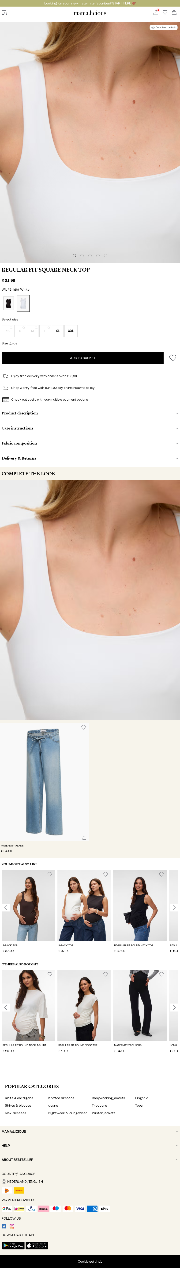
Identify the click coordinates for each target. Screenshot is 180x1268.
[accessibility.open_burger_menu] (4, 13)
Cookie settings (90, 1262)
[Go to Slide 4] (98, 255)
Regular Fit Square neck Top (46, 269)
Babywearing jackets (108, 1098)
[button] (7, 331)
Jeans (53, 1106)
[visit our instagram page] (12, 1227)
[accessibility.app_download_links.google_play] (13, 1250)
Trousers (99, 1106)
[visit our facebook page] (4, 1227)
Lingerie (141, 1098)
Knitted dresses (61, 1098)
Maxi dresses (15, 1113)
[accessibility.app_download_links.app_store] (37, 1250)
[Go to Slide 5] (105, 255)
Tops (139, 1106)
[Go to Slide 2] (82, 255)
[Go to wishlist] (165, 14)
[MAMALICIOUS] (90, 14)
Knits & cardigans (19, 1098)
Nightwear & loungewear (67, 1113)
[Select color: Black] (8, 303)
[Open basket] (174, 13)
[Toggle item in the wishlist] (172, 358)
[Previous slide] (6, 908)
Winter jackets (104, 1113)
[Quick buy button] (84, 838)
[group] (28, 912)
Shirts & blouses (18, 1106)
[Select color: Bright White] (23, 303)
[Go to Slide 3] (90, 255)
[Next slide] (174, 908)
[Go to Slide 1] (74, 255)
